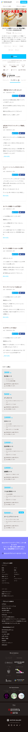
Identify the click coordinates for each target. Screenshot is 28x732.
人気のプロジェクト (6, 591)
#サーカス (11, 50)
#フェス (17, 50)
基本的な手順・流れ (6, 608)
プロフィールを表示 (15, 76)
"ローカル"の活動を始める (8, 617)
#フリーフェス (8, 46)
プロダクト (16, 574)
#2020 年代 (4, 632)
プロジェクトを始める (21, 6)
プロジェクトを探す (7, 6)
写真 (3, 570)
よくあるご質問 (5, 634)
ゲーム (15, 572)
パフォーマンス (18, 33)
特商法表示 (4, 645)
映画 (3, 568)
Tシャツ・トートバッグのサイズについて (13, 168)
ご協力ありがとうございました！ (12, 90)
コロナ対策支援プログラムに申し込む (11, 623)
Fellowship (4, 614)
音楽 (15, 570)
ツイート (15, 70)
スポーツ (4, 580)
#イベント (15, 46)
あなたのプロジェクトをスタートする (15, 553)
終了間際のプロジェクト (8, 596)
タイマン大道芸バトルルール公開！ (13, 248)
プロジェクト (6, 80)
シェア (6, 70)
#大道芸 (21, 46)
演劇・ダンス (5, 576)
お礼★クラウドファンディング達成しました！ (14, 126)
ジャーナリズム (5, 583)
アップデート (15, 80)
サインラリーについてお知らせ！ (12, 287)
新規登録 (24, 2)
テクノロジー (5, 578)
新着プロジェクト (6, 594)
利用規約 (4, 640)
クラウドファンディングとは (9, 606)
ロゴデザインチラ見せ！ (10, 328)
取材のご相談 (5, 638)
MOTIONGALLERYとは (7, 630)
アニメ (3, 572)
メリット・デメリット (7, 612)
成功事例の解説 (5, 610)
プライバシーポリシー (7, 642)
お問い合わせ (5, 636)
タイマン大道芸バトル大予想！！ (12, 206)
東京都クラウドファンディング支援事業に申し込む (14, 621)
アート (15, 568)
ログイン (18, 2)
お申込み (4, 604)
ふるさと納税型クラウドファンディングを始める (13, 619)
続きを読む (7, 156)
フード (15, 580)
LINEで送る (23, 70)
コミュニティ (5, 574)
